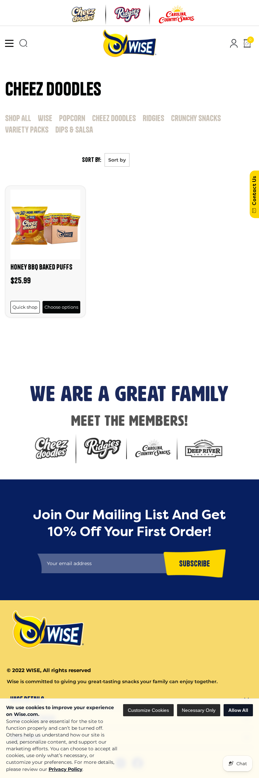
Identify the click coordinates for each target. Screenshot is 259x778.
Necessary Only (198, 710)
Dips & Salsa (74, 129)
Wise (45, 118)
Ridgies (153, 118)
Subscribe (14, 357)
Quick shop (24, 307)
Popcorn (72, 118)
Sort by (117, 160)
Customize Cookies (148, 710)
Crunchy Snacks (196, 118)
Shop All (18, 118)
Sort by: (91, 160)
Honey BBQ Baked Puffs (41, 266)
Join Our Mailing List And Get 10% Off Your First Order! (115, 334)
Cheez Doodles (114, 118)
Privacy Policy (65, 769)
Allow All (238, 710)
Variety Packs (27, 129)
